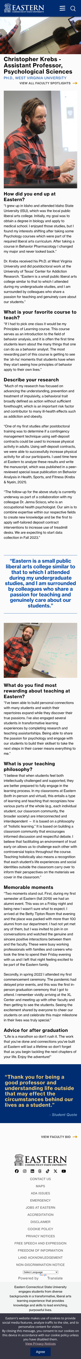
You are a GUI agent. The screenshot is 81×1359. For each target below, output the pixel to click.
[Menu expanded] (62, 9)
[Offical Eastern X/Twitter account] (55, 1171)
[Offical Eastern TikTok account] (47, 1171)
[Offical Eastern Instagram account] (24, 1171)
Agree (40, 1352)
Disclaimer (40, 1222)
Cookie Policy (40, 1229)
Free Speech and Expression (40, 1243)
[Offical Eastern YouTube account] (64, 1171)
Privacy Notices (40, 1236)
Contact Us (40, 1179)
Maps (40, 1186)
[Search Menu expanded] (73, 9)
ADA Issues (40, 1193)
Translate (55, 1278)
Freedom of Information (40, 1250)
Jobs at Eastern (40, 1207)
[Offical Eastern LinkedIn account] (32, 1171)
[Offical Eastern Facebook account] (17, 1171)
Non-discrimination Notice (40, 1265)
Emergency (40, 1200)
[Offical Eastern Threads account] (40, 1171)
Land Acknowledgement (40, 1257)
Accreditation (41, 1215)
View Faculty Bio (56, 1137)
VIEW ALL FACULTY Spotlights (45, 83)
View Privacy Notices (40, 1344)
